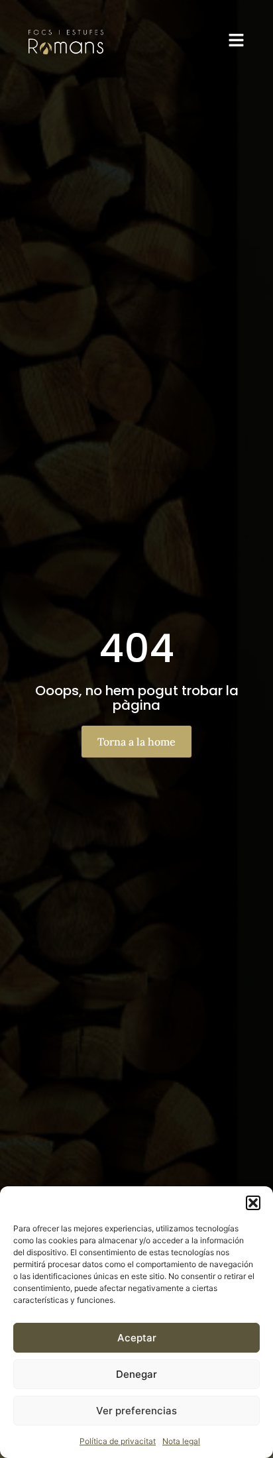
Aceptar (136, 1337)
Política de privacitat (118, 1441)
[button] (253, 1202)
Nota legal (181, 1441)
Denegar (136, 1374)
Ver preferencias (136, 1410)
